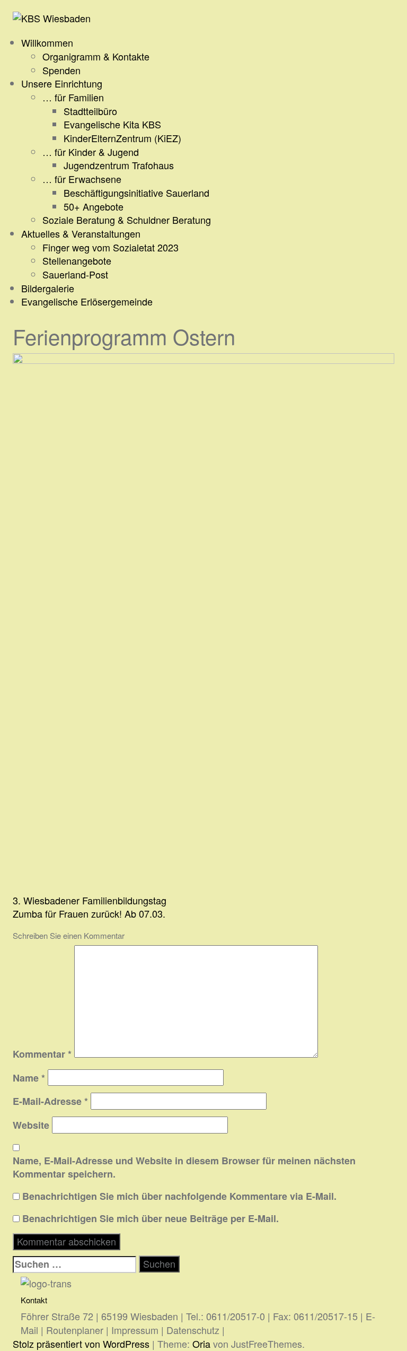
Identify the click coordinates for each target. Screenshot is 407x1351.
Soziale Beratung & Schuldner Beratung (126, 219)
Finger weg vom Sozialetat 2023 (110, 247)
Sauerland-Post (75, 274)
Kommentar (42, 1054)
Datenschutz (192, 1330)
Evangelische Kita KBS (112, 124)
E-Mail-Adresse (50, 1101)
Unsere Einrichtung (61, 83)
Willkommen (47, 42)
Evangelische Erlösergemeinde (87, 301)
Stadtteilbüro (90, 111)
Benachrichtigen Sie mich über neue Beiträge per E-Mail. (150, 1218)
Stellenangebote (76, 260)
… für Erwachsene (81, 179)
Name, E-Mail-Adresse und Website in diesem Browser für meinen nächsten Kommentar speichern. (184, 1167)
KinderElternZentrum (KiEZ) (122, 138)
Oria (201, 1343)
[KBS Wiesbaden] (52, 17)
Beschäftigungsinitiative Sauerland (136, 192)
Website (31, 1125)
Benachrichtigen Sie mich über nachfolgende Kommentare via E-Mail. (179, 1196)
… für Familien (73, 97)
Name (29, 1078)
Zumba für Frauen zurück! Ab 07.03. (89, 913)
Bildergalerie (47, 288)
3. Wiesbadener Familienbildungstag (89, 900)
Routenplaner (74, 1330)
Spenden (61, 70)
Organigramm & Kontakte (95, 56)
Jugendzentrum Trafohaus (119, 165)
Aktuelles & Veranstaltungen (80, 233)
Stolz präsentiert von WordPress (81, 1343)
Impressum (134, 1330)
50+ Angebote (93, 206)
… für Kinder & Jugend (90, 152)
